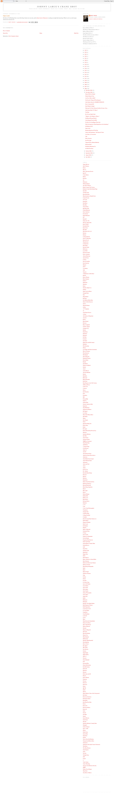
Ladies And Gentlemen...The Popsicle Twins (94, 132)
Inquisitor (85, 406)
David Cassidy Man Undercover (89, 518)
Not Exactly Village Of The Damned (93, 100)
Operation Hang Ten (87, 423)
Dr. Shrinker (85, 526)
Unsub (84, 758)
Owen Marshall (86, 660)
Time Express (86, 749)
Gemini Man (85, 402)
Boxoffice (85, 205)
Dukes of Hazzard (86, 529)
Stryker (84, 367)
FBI (83, 397)
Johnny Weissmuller (87, 592)
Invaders (84, 580)
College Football (86, 515)
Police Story (85, 425)
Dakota (84, 330)
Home (41, 33)
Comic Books (86, 175)
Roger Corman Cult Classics (89, 187)
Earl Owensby (86, 391)
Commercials (85, 243)
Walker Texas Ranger (87, 769)
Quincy (84, 691)
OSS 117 (85, 656)
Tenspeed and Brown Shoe (88, 741)
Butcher (84, 233)
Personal (84, 178)
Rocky (84, 704)
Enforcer (84, 280)
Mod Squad (85, 354)
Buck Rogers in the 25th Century (90, 383)
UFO (84, 756)
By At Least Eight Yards (90, 114)
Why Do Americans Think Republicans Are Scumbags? (96, 124)
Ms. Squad (85, 645)
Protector (85, 682)
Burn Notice (85, 499)
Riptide (84, 361)
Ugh (86, 136)
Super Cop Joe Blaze (87, 291)
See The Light (88, 140)
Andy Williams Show (87, 460)
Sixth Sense (85, 719)
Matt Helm (85, 416)
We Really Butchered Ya (90, 146)
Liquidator (85, 612)
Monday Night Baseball (88, 640)
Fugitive (84, 400)
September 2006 (89, 153)
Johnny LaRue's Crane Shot (57, 6)
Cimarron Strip (86, 513)
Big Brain (85, 376)
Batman (84, 235)
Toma (84, 751)
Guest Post (85, 548)
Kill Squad (85, 411)
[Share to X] (34, 22)
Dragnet (84, 527)
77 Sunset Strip (86, 446)
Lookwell (85, 615)
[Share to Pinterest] (37, 22)
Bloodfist (85, 229)
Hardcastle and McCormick (88, 342)
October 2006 (89, 151)
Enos (84, 393)
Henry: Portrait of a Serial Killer (89, 559)
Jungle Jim (85, 596)
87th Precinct (85, 448)
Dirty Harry (85, 245)
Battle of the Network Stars (88, 481)
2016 (86, 68)
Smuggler (85, 725)
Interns (84, 578)
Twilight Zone (86, 755)
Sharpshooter (85, 242)
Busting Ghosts (86, 501)
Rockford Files (86, 226)
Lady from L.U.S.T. (87, 608)
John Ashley (85, 589)
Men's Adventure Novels (88, 171)
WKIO (84, 767)
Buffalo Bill (85, 496)
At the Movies (86, 370)
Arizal (84, 369)
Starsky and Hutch (87, 365)
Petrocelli (85, 668)
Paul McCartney (86, 667)
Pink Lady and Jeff (87, 674)
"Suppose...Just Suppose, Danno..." (92, 116)
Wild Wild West (86, 443)
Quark (84, 689)
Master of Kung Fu (87, 630)
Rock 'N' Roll (85, 224)
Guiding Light (86, 550)
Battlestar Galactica (87, 483)
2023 (86, 54)
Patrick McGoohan (87, 665)
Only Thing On (86, 356)
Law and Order (86, 610)
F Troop (84, 533)
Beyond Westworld (87, 485)
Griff (84, 547)
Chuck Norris (85, 206)
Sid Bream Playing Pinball (90, 118)
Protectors (85, 684)
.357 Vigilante (86, 309)
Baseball (85, 219)
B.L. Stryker (85, 471)
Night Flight (85, 652)
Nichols (84, 651)
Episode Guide (86, 247)
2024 (86, 52)
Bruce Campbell (86, 324)
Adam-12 (85, 450)
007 (84, 217)
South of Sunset (86, 726)
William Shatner (86, 183)
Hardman (85, 344)
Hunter (84, 347)
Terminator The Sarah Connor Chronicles (91, 744)
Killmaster (85, 600)
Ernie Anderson (86, 212)
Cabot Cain (85, 386)
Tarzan (84, 303)
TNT (84, 270)
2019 (86, 62)
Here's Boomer (86, 561)
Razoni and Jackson (87, 696)
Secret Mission (86, 718)
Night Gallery (86, 654)
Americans (85, 457)
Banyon (84, 476)
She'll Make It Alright (89, 106)
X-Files (84, 307)
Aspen (84, 467)
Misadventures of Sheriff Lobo (89, 196)
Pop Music (85, 203)
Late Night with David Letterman (90, 349)
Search (84, 716)
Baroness (85, 478)
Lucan (84, 617)
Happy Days (85, 554)
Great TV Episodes (87, 238)
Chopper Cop (86, 328)
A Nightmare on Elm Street (88, 273)
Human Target (86, 571)
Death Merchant (86, 215)
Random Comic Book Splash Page (90, 189)
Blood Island (85, 321)
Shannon (85, 432)
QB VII (84, 688)
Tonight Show (86, 293)
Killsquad (85, 601)
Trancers (84, 272)
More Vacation (88, 138)
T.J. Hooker (85, 268)
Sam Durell (85, 363)
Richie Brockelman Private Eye (89, 430)
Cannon (84, 259)
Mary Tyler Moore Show (88, 414)
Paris (84, 661)
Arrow (84, 466)
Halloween (85, 249)
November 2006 (89, 92)
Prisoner (84, 681)
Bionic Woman (86, 277)
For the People (86, 538)
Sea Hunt (85, 714)
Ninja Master (85, 296)
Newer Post (5, 33)
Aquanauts (85, 462)
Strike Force (85, 732)
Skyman (84, 721)
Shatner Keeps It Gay (89, 96)
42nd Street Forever (87, 312)
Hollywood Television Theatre (89, 562)
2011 (86, 78)
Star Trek (85, 190)
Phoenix (84, 672)
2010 (86, 80)
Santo (84, 711)
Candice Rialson (86, 236)
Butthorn (85, 503)
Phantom (85, 670)
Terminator (85, 742)
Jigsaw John (85, 587)
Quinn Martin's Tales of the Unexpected (91, 693)
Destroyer (85, 335)
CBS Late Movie (86, 384)
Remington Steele (86, 698)
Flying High (85, 399)
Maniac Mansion (86, 626)
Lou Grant (85, 413)
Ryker (84, 286)
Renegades (85, 700)
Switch (84, 737)
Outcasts (84, 658)
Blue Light (85, 490)
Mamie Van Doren (87, 622)
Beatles (84, 275)
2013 (86, 74)
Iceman (84, 577)
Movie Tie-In (85, 644)
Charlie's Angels (86, 326)
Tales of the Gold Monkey (88, 739)
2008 (86, 84)
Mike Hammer (86, 637)
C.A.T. (84, 504)
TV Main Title (86, 192)
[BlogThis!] (33, 22)
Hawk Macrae (86, 557)
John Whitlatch (86, 407)
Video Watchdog (86, 764)
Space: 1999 (85, 728)
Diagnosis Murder (86, 522)
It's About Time (86, 582)
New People (85, 420)
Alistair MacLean (86, 256)
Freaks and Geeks (86, 541)
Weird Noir (85, 771)
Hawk (84, 555)
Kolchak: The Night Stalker (88, 603)
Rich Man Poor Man (87, 702)
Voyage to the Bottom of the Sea (89, 765)
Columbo (85, 517)
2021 (86, 58)
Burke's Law (85, 497)
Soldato (84, 289)
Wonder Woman (86, 305)
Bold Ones (85, 381)
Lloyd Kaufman (86, 614)
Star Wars (85, 436)
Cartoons (85, 388)
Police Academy (86, 254)
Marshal (84, 628)
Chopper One (85, 511)
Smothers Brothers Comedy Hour (90, 723)
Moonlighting (86, 642)
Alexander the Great (87, 453)
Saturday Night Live (87, 287)
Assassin (84, 317)
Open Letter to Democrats (42, 18)
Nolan (84, 421)
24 (83, 310)
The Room (85, 746)
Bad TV (84, 173)
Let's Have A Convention (90, 134)
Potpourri (85, 679)
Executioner (85, 213)
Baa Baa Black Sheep (87, 473)
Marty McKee (93, 15)
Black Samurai (86, 279)
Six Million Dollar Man (88, 300)
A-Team (84, 314)
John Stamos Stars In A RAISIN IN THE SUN (94, 102)
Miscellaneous (86, 353)
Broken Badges (86, 494)
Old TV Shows (86, 166)
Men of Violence (86, 351)
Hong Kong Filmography (88, 566)
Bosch (84, 492)
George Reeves (86, 545)
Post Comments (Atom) (13, 36)
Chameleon (85, 510)
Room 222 (85, 705)
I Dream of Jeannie (87, 573)
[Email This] (31, 22)
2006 (86, 88)
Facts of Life (85, 534)
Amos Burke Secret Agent (88, 458)
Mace (84, 619)
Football (84, 339)
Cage (84, 506)
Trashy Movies (86, 164)
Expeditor (85, 395)
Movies (84, 169)
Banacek (85, 474)
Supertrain (85, 735)
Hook (84, 568)
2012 (86, 76)
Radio (84, 427)
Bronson (84, 323)
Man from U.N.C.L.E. (87, 231)
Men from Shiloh (86, 633)
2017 (86, 66)
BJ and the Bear (86, 194)
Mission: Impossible (87, 222)
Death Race (85, 332)
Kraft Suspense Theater (88, 605)
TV (83, 180)
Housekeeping (86, 346)
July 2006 (88, 157)
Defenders (85, 333)
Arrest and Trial (86, 464)
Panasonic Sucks (86, 252)
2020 (86, 60)
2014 (86, 72)
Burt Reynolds (86, 208)
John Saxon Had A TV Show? (91, 110)
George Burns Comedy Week (89, 543)
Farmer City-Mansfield (87, 536)
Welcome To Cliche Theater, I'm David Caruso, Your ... (96, 108)
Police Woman (86, 677)
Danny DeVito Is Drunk (90, 94)
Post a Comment (6, 30)
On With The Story (89, 148)
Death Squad (85, 520)
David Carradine (86, 261)
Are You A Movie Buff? (90, 98)
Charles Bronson (86, 210)
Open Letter (87, 128)
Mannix (84, 265)
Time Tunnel (85, 437)
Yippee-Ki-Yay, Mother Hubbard (92, 142)
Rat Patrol (85, 695)
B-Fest (84, 319)
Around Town (86, 257)
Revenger (85, 428)
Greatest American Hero (88, 404)
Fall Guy (85, 337)
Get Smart (85, 340)
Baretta (84, 374)
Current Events (86, 197)
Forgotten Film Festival (88, 540)
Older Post (76, 33)
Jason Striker (85, 585)
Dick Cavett (85, 524)
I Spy (84, 575)
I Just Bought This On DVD (91, 120)
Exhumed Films (86, 531)
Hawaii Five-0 (86, 240)
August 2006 (88, 155)
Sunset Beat (85, 734)
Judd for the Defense (87, 409)
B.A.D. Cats (85, 469)
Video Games (85, 762)
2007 (86, 86)
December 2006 (89, 90)
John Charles (85, 591)
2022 (86, 56)
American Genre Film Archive (89, 455)
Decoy (84, 390)
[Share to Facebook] (35, 22)
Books (84, 167)
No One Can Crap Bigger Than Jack (92, 122)
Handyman (85, 552)
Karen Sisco (85, 227)
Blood (84, 488)
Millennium (85, 638)
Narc (84, 294)
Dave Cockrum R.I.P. (89, 104)
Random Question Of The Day (91, 130)
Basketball (85, 480)
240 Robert (85, 444)
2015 (86, 70)
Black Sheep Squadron (87, 487)
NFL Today (85, 647)
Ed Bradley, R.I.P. (89, 126)
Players (84, 675)
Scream (84, 712)
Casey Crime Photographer (88, 508)
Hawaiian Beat (88, 144)
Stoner (84, 730)
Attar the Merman (86, 372)
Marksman (85, 282)
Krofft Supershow (86, 607)
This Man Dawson (87, 748)
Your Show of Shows (87, 772)
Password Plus (86, 663)
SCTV (84, 266)
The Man (87, 112)
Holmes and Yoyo (86, 564)
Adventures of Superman (88, 316)
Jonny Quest (85, 594)
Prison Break (85, 360)
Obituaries (85, 182)
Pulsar (84, 686)
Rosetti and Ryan (86, 707)
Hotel (84, 570)
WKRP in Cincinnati (87, 441)
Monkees (85, 284)
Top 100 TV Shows (87, 185)
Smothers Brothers (87, 434)
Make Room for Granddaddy (89, 621)
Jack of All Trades (86, 584)
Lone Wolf (85, 250)
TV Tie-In (85, 199)
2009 (86, 82)
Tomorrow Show (86, 439)
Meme (84, 418)
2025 (86, 50)
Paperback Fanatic (87, 358)
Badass (84, 176)
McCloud (85, 631)
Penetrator (85, 201)
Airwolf (84, 451)
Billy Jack (85, 377)
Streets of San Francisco (88, 302)
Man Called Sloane (87, 624)
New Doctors (85, 649)
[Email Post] (29, 22)
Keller (84, 598)
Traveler (84, 753)
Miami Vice (85, 635)
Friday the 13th (86, 220)
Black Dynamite (86, 379)
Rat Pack (85, 298)
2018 (86, 64)
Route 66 (85, 709)
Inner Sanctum (86, 263)
